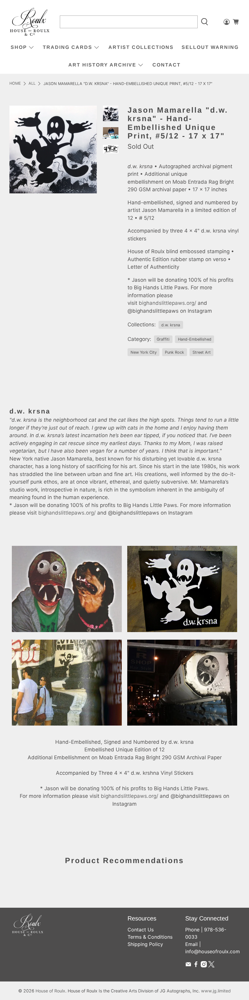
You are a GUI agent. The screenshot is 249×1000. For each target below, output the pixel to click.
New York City (144, 352)
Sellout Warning (210, 47)
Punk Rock (174, 352)
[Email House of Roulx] (188, 966)
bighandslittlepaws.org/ (167, 303)
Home (15, 84)
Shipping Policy (145, 944)
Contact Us (141, 930)
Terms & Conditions (150, 937)
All (32, 84)
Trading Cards (67, 47)
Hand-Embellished (194, 339)
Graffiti (163, 339)
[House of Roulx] (29, 22)
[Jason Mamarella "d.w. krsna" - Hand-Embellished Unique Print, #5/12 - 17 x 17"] (53, 149)
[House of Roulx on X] (211, 966)
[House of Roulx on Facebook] (196, 966)
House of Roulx (50, 990)
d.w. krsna (170, 325)
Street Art (202, 352)
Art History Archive (102, 64)
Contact (166, 64)
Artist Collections (141, 47)
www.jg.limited (216, 990)
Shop (19, 47)
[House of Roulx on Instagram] (204, 966)
